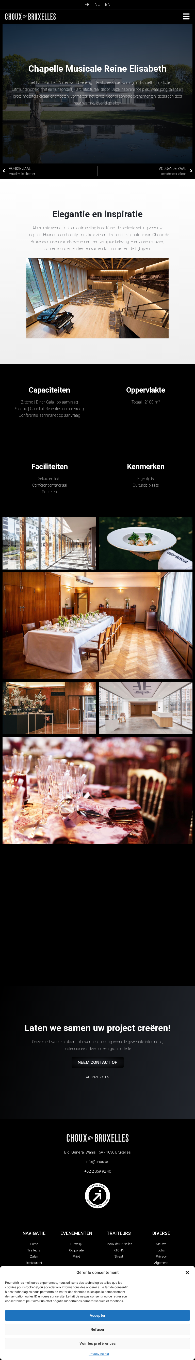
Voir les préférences (97, 1343)
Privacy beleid (99, 1354)
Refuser (98, 1329)
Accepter (98, 1315)
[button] (187, 1272)
